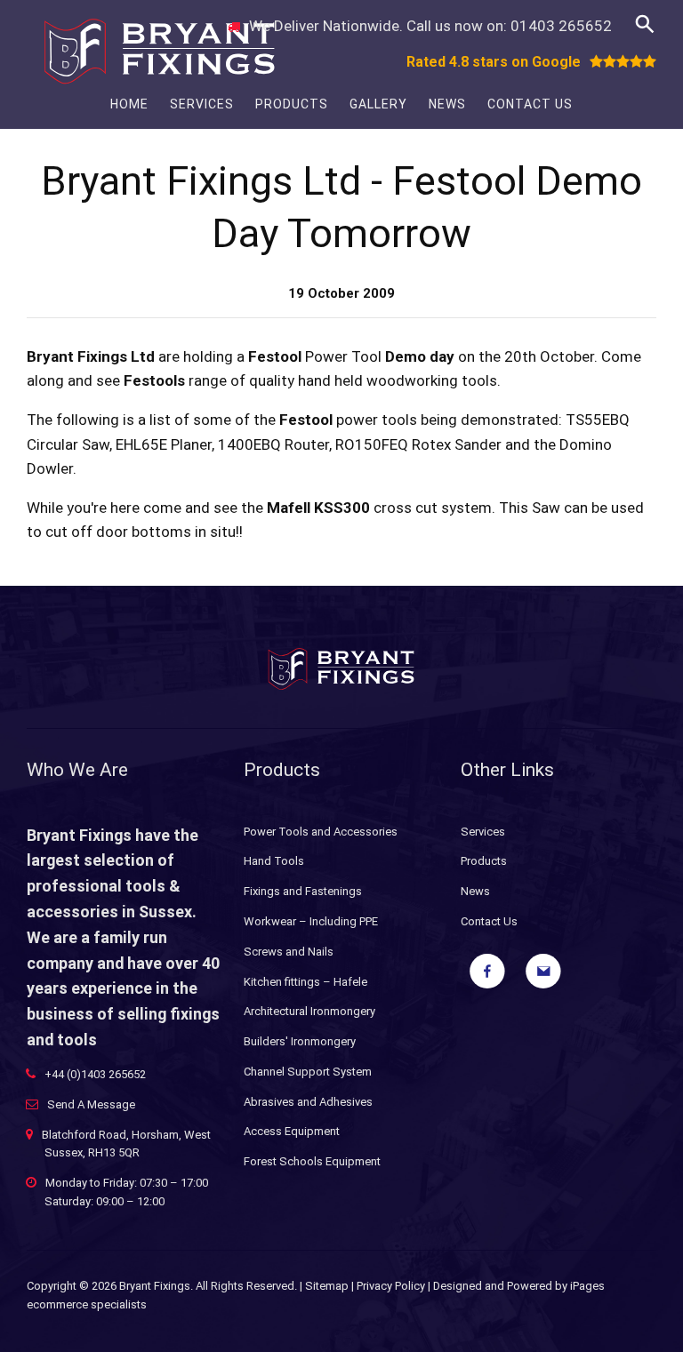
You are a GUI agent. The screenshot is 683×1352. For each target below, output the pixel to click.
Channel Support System (308, 1071)
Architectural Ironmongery (309, 1011)
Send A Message (91, 1104)
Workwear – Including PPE (311, 921)
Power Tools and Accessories (321, 831)
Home (129, 104)
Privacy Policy (391, 1285)
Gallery (378, 104)
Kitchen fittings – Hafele (305, 981)
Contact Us (530, 104)
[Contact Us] (543, 971)
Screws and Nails (288, 951)
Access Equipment (292, 1131)
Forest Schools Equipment (312, 1161)
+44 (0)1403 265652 (95, 1074)
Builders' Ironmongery (300, 1041)
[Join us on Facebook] (487, 971)
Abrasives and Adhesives (308, 1101)
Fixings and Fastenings (303, 891)
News (447, 104)
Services (202, 104)
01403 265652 (561, 26)
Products (291, 104)
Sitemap (327, 1285)
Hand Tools (274, 861)
